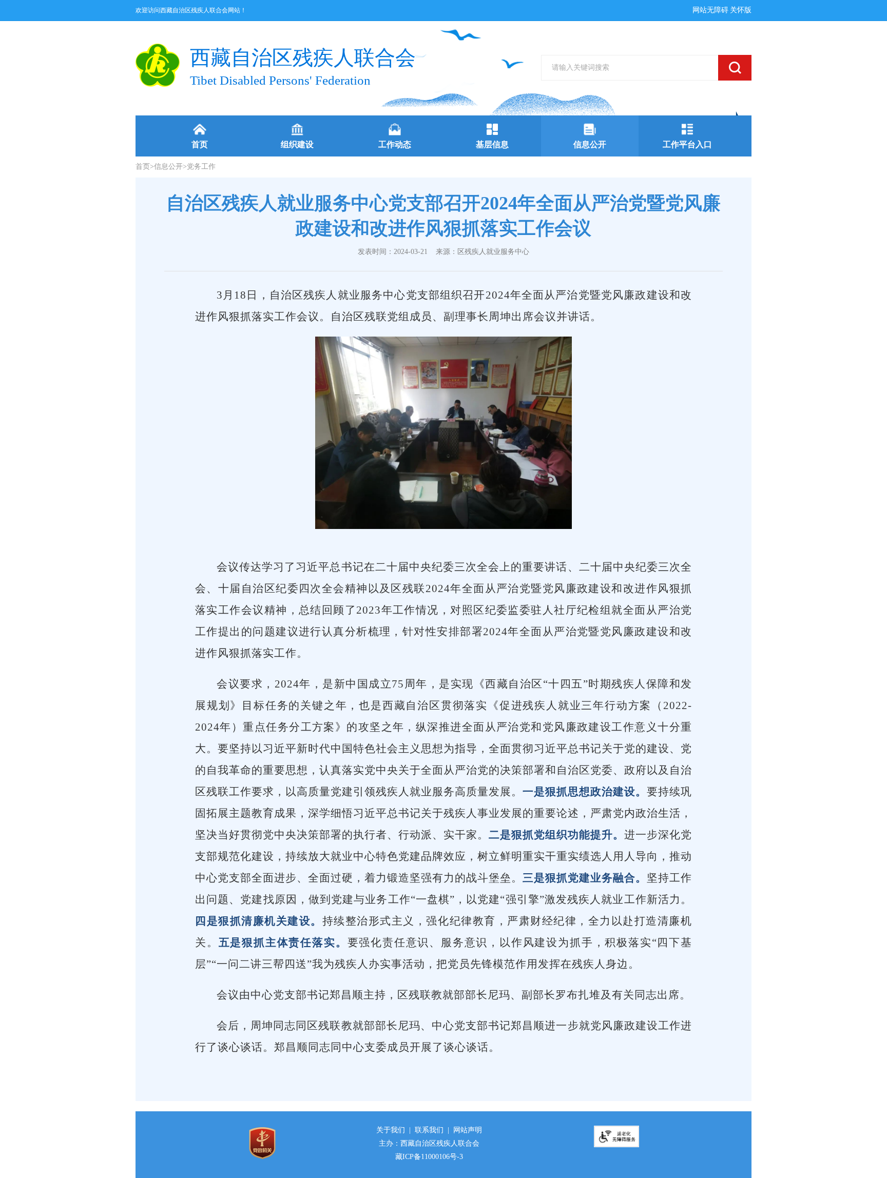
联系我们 (429, 1130)
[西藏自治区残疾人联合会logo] (158, 65)
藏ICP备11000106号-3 (429, 1157)
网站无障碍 (710, 10)
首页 (143, 166)
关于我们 (390, 1130)
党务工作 (201, 166)
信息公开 (168, 166)
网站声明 (467, 1130)
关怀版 (740, 10)
